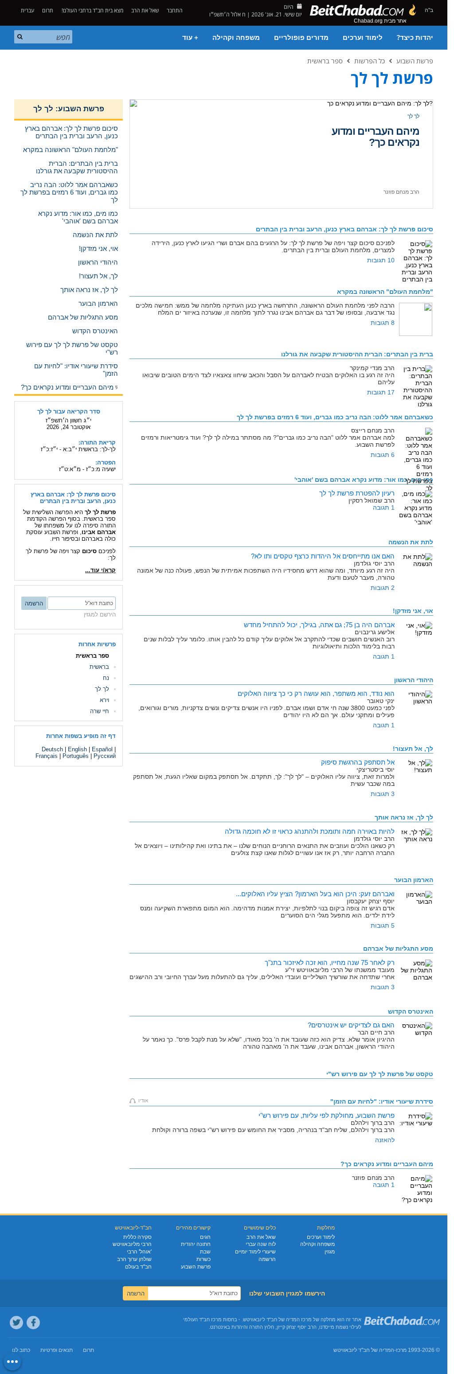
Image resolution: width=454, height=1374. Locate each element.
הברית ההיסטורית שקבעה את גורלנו (357, 354)
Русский (105, 756)
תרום (47, 10)
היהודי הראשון (413, 679)
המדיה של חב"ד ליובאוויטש (363, 1350)
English (77, 749)
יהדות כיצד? (415, 37)
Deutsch (52, 749)
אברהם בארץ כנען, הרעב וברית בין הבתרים (344, 229)
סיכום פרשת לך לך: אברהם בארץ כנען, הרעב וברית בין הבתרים (73, 497)
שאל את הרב (145, 10)
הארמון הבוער (389, 131)
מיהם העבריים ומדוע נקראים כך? (386, 1163)
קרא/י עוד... (100, 570)
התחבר (175, 10)
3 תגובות (383, 793)
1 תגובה (384, 507)
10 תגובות (381, 260)
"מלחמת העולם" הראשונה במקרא (385, 291)
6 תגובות (383, 454)
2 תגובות (383, 587)
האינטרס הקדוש (410, 1011)
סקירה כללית (137, 1237)
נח (106, 678)
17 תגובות (381, 392)
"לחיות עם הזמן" (381, 1101)
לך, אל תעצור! (413, 748)
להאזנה (385, 1140)
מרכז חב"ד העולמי (202, 1319)
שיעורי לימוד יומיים (255, 1252)
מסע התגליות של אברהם (398, 948)
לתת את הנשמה (410, 542)
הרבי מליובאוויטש (132, 1244)
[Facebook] (33, 1322)
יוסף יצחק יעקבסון (399, 192)
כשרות (203, 1259)
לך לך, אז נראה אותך (404, 817)
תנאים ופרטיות (56, 1350)
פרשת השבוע (414, 60)
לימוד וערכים (363, 37)
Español (102, 749)
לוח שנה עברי (261, 1244)
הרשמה (267, 1259)
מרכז (401, 1350)
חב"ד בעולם (138, 1267)
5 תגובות (383, 925)
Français (46, 756)
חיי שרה (99, 711)
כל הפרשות (369, 60)
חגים (205, 1237)
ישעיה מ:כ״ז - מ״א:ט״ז (87, 469)
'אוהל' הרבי (139, 1252)
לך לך (413, 116)
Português (76, 756)
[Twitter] (16, 1322)
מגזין (330, 1252)
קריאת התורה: (97, 442)
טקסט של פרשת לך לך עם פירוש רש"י (379, 1073)
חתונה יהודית (196, 1244)
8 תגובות (383, 322)
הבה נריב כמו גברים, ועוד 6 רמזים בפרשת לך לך (335, 417)
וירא (104, 700)
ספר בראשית (325, 60)
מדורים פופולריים (301, 37)
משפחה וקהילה (236, 37)
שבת (205, 1252)
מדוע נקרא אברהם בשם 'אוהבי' (363, 479)
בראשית (99, 667)
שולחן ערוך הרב (134, 1259)
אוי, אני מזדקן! (413, 610)
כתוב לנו (21, 1350)
